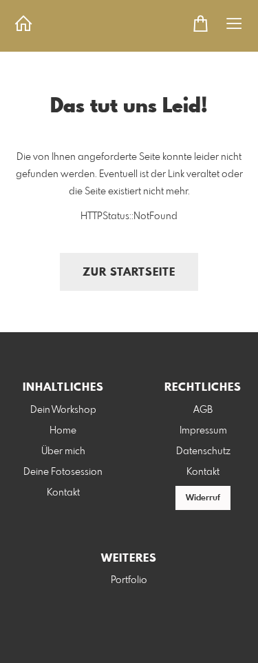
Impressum (203, 431)
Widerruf (203, 498)
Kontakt (63, 493)
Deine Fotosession (63, 472)
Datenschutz (203, 451)
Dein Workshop (63, 410)
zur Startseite (129, 272)
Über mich (63, 451)
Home (63, 431)
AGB (203, 410)
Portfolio (129, 580)
